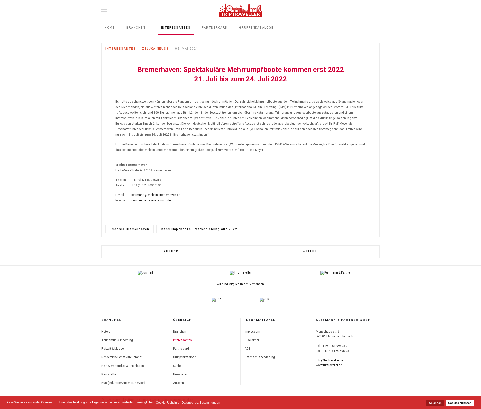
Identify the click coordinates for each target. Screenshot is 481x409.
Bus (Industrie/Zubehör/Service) (123, 383)
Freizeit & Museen (113, 348)
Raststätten (109, 374)
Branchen (135, 27)
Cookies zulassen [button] (459, 402)
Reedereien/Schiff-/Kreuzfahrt (121, 357)
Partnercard (181, 348)
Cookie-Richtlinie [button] (167, 402)
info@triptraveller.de (329, 360)
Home (110, 27)
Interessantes (176, 27)
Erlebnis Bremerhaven (129, 229)
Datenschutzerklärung (260, 357)
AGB (248, 348)
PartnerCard (215, 27)
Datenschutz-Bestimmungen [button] (201, 402)
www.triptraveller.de (329, 365)
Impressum (252, 331)
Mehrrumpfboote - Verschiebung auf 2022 (199, 229)
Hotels (105, 331)
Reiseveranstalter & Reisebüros (122, 366)
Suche (177, 366)
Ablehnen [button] (435, 402)
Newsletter (180, 374)
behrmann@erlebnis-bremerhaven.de (155, 195)
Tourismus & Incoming (117, 340)
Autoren (178, 383)
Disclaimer (252, 340)
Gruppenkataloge (256, 27)
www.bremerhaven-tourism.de (150, 200)
